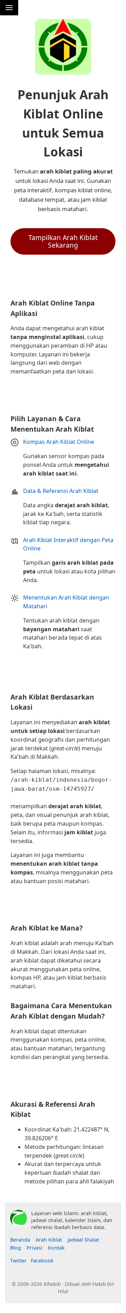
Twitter (18, 1260)
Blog (15, 1247)
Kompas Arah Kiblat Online (58, 442)
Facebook (42, 1260)
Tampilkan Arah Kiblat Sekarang (63, 241)
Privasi (34, 1247)
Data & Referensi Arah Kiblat (60, 491)
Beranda (20, 1239)
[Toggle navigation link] (9, 7)
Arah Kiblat (49, 1239)
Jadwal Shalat (83, 1239)
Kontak (56, 1247)
